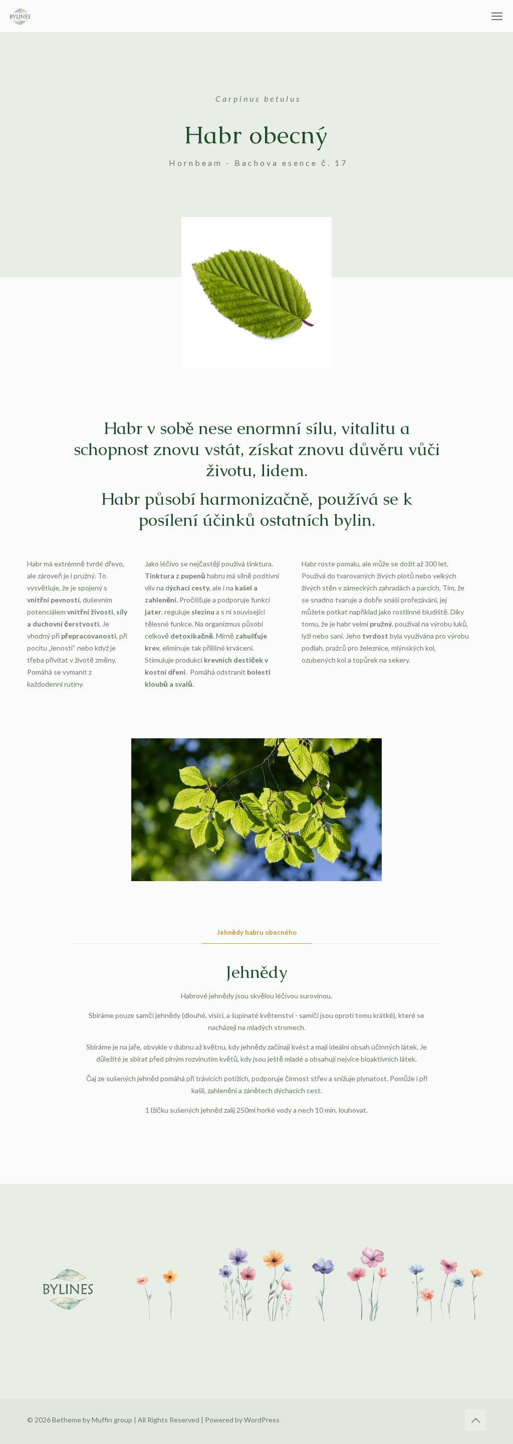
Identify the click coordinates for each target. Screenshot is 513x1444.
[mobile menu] (496, 16)
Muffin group (112, 1419)
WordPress (262, 1419)
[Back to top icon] (475, 1419)
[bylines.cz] (20, 16)
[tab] (257, 932)
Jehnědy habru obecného (257, 932)
